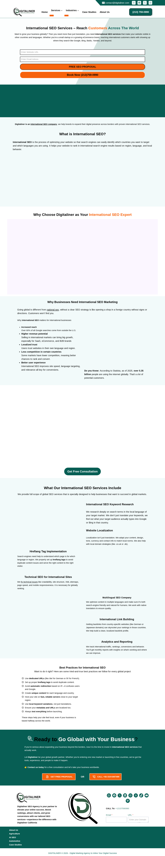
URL (130, 815)
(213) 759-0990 (140, 12)
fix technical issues (29, 582)
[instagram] (150, 3)
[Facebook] (139, 3)
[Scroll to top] (5, 853)
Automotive (14, 841)
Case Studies (89, 12)
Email (109, 815)
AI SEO (12, 837)
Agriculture (14, 834)
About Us (105, 12)
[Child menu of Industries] (66, 16)
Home (45, 12)
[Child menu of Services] (51, 16)
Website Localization (99, 530)
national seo (53, 309)
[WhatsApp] (133, 3)
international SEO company (44, 124)
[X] (145, 3)
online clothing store (38, 160)
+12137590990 (122, 808)
